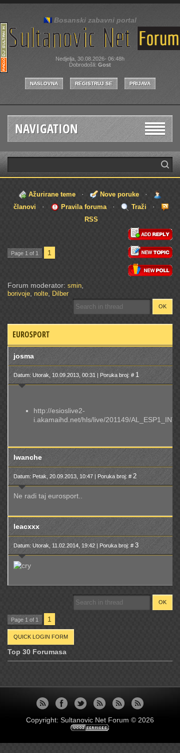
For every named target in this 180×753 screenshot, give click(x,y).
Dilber (60, 293)
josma (24, 356)
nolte (41, 293)
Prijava (140, 83)
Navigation (46, 128)
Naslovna (44, 83)
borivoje (19, 293)
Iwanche (28, 457)
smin (75, 285)
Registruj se (93, 83)
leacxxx (27, 526)
